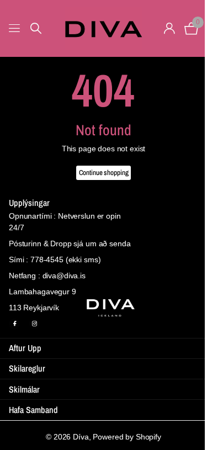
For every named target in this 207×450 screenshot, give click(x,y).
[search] (35, 28)
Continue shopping (104, 172)
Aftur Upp (25, 348)
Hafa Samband (33, 410)
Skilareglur (27, 368)
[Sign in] (169, 28)
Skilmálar (24, 389)
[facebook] (14, 323)
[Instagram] (34, 323)
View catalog (15, 28)
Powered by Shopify (127, 436)
